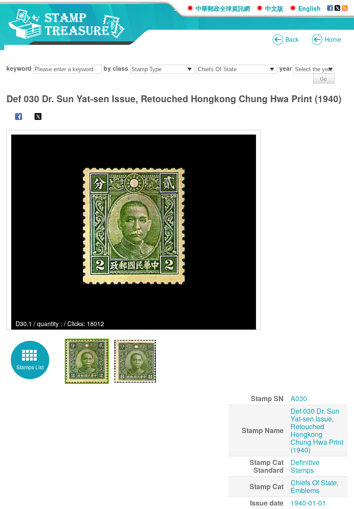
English (309, 8)
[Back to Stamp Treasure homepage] (67, 34)
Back (292, 39)
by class (116, 68)
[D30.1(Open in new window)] (133, 226)
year (285, 68)
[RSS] (345, 8)
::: (177, 8)
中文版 (274, 8)
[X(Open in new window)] (33, 117)
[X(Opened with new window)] (337, 8)
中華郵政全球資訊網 (223, 8)
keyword (19, 68)
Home (333, 39)
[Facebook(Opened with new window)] (330, 8)
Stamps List (30, 367)
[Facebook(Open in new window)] (14, 117)
